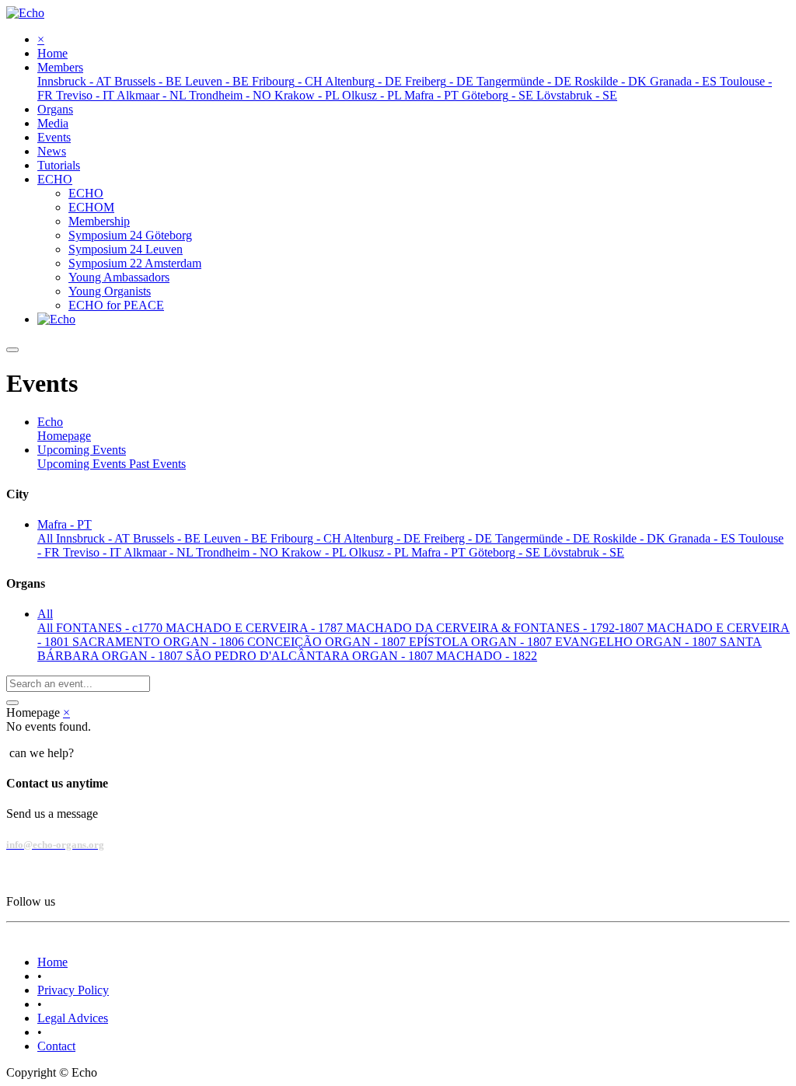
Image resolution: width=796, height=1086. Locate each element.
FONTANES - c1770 (111, 627)
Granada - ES (703, 538)
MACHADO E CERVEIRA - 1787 (256, 627)
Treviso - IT (93, 552)
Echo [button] (50, 421)
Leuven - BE (237, 538)
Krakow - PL (315, 552)
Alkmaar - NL (160, 552)
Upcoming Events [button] (81, 449)
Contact (56, 1046)
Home (52, 962)
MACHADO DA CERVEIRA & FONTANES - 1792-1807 (496, 627)
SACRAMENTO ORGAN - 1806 (159, 641)
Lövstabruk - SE (583, 552)
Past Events (157, 463)
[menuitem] (52, 53)
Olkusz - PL (380, 552)
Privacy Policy (73, 990)
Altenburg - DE (384, 538)
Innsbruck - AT (94, 538)
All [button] (45, 613)
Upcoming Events (83, 463)
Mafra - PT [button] (64, 524)
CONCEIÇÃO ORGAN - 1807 (328, 641)
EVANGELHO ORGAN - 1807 (637, 641)
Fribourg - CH (307, 538)
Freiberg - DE (459, 538)
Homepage (64, 435)
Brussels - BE (168, 538)
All (46, 538)
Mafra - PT (440, 552)
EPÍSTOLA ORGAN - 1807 (482, 641)
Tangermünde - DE (544, 538)
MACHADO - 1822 (486, 655)
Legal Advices (72, 1018)
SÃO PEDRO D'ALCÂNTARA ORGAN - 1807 (311, 655)
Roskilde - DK (631, 538)
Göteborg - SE (506, 552)
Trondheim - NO (238, 552)
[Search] (12, 702)
